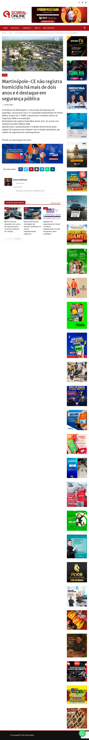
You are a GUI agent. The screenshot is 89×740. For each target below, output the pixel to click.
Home (5, 28)
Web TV (37, 28)
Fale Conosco (48, 28)
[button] (82, 733)
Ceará (5, 75)
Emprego (26, 28)
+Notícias (14, 28)
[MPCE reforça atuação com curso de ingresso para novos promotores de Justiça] (13, 213)
